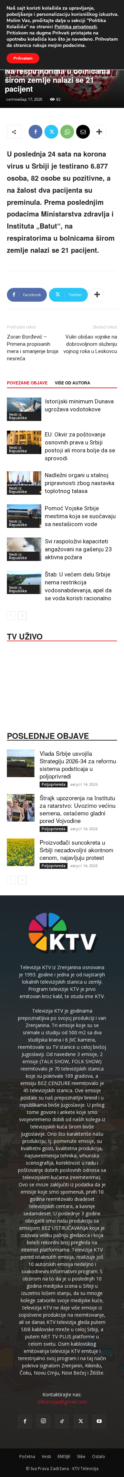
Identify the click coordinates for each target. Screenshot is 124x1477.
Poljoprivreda (53, 784)
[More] (99, 132)
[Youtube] (99, 1421)
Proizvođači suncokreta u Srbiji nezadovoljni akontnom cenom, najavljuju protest (76, 850)
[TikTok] (62, 1421)
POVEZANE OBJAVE (27, 383)
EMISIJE (64, 1456)
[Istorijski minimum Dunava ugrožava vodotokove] (24, 409)
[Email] (83, 132)
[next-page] (22, 615)
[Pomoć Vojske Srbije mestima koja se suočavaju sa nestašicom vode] (24, 516)
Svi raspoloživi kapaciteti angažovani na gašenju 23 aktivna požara (78, 549)
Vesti (46, 1456)
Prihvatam (22, 58)
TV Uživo (25, 636)
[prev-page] (11, 615)
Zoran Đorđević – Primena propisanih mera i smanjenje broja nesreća (32, 348)
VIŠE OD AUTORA (72, 383)
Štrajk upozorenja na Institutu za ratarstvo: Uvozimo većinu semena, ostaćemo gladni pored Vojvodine (77, 809)
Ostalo (98, 1456)
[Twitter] (51, 132)
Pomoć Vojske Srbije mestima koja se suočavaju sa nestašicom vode (80, 516)
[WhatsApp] (67, 132)
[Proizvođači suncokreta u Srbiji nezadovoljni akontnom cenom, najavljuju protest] (20, 852)
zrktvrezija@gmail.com (62, 1401)
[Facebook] (35, 132)
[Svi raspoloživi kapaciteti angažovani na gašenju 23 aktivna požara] (24, 549)
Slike (81, 1456)
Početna (27, 1456)
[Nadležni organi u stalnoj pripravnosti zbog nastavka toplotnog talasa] (24, 483)
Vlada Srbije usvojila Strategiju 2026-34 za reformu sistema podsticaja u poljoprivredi (78, 764)
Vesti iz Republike (18, 416)
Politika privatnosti (75, 26)
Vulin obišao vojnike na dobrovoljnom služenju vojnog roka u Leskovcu (90, 344)
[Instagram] (43, 1421)
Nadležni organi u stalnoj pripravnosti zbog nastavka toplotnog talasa (79, 483)
